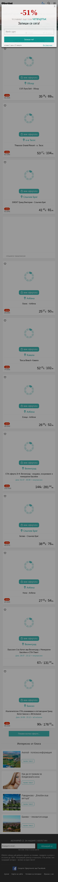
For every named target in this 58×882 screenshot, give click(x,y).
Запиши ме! (29, 42)
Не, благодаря (47, 47)
